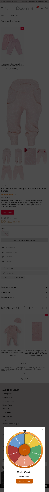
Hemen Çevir (24, 481)
